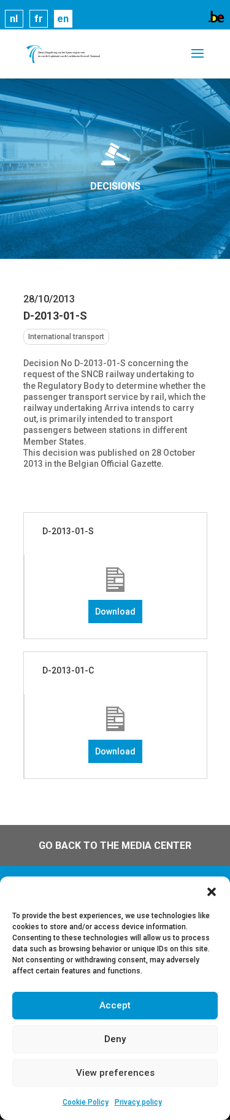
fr (38, 19)
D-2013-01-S (68, 531)
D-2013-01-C (68, 670)
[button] (211, 892)
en (63, 19)
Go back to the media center (115, 845)
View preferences (115, 1072)
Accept (115, 1005)
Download (115, 611)
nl (14, 19)
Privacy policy (138, 1102)
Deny (115, 1039)
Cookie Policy (86, 1102)
